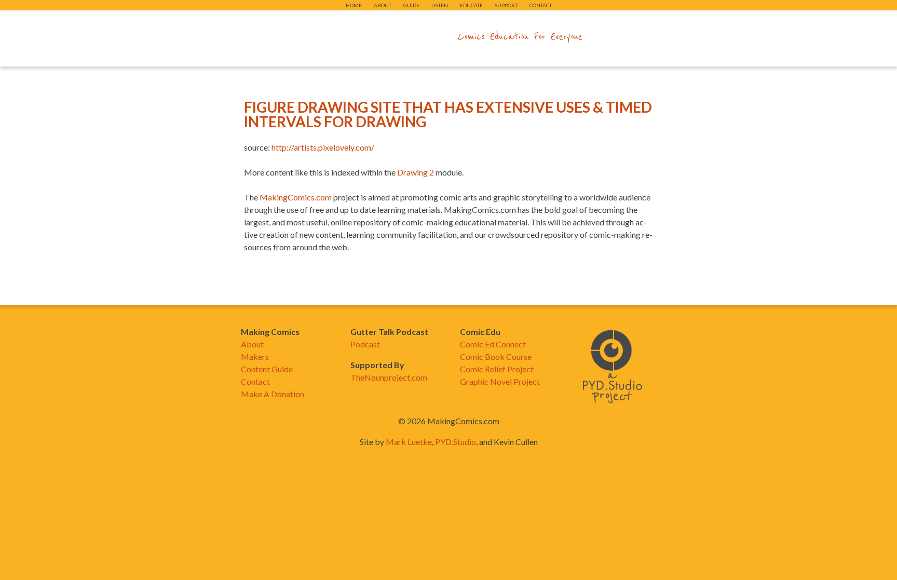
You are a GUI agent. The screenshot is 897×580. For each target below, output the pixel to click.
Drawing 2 (415, 172)
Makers (255, 356)
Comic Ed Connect (493, 344)
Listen (439, 5)
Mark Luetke (409, 442)
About (382, 5)
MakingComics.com (296, 197)
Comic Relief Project (497, 369)
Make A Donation (272, 394)
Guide (411, 5)
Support (506, 5)
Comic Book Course (496, 356)
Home (354, 5)
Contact (540, 5)
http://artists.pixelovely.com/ (322, 147)
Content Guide (267, 369)
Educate (471, 5)
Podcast (365, 344)
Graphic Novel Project (500, 381)
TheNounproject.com (388, 377)
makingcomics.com (388, 37)
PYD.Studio (455, 442)
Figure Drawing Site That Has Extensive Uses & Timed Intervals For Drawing (448, 114)
